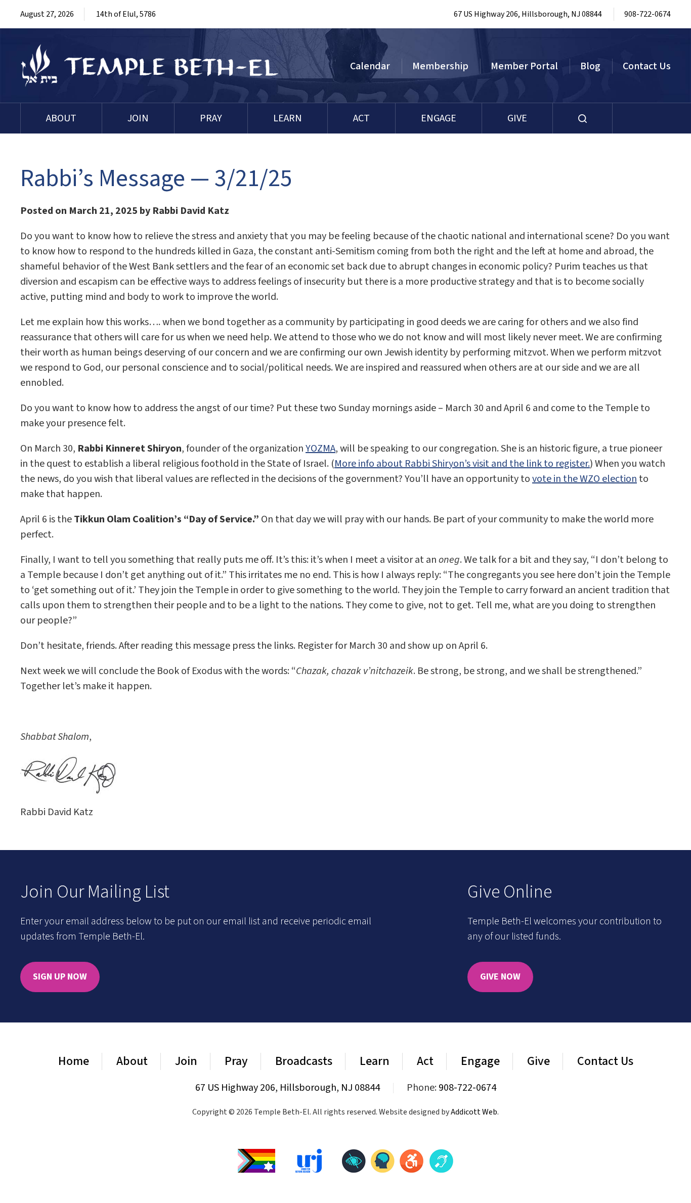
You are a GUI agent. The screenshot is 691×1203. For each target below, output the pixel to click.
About (61, 118)
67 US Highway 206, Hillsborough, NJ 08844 (528, 14)
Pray (211, 118)
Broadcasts (303, 1061)
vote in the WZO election (584, 479)
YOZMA (320, 448)
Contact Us (647, 66)
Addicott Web (474, 1112)
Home (73, 1061)
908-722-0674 (647, 14)
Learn (287, 118)
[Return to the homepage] (150, 65)
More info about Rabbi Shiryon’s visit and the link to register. (462, 464)
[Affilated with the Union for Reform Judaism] (308, 1160)
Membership (440, 66)
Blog (590, 66)
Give (517, 118)
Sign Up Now (60, 976)
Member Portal (524, 66)
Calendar (370, 66)
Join (138, 118)
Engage (438, 118)
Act (361, 118)
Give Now (500, 976)
